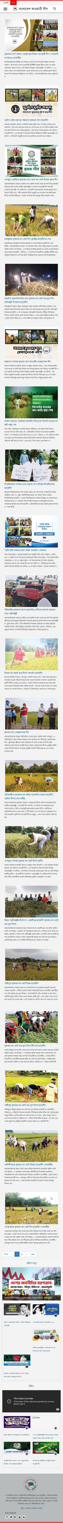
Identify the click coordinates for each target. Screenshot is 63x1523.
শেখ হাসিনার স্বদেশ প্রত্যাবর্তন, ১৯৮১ (44, 1322)
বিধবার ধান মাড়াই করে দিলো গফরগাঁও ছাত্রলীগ (23, 672)
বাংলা (13, 2)
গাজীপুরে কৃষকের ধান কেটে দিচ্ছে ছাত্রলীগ (21, 983)
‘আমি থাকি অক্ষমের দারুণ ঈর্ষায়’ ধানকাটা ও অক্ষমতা (25, 550)
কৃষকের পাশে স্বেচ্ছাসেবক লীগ (16, 732)
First (6, 1254)
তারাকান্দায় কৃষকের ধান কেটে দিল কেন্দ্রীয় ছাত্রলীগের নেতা (27, 238)
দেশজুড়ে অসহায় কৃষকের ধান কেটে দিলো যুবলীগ (23, 860)
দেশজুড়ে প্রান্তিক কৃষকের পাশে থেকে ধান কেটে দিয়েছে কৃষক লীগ (30, 179)
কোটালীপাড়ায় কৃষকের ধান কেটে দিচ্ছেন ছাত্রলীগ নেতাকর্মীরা (28, 1164)
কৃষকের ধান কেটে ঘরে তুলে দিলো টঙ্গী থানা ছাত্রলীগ (25, 1045)
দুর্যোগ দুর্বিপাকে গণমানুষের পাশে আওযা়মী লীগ (16, 1435)
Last (33, 1254)
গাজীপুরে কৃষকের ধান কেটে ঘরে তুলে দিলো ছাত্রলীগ (25, 1105)
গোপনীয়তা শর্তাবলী (36, 1508)
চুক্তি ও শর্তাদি (25, 1508)
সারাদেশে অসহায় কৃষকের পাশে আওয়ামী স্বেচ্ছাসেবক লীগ (27, 361)
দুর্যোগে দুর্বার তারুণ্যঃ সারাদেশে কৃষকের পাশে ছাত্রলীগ (26, 120)
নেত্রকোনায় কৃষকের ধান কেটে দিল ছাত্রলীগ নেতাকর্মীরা (26, 1226)
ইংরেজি (6, 2)
